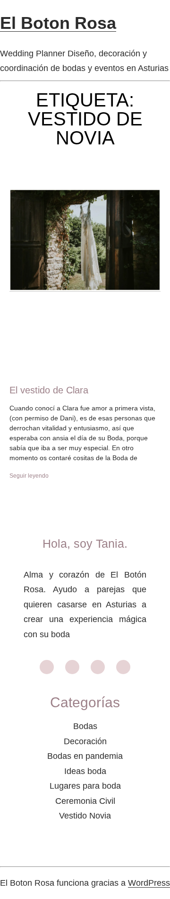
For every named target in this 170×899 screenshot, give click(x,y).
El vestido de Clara (48, 390)
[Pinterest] (98, 667)
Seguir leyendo (29, 475)
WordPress (149, 883)
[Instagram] (47, 667)
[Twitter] (123, 667)
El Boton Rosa (58, 23)
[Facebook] (72, 667)
